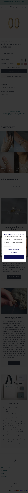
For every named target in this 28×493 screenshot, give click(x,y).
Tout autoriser (14, 257)
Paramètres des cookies (13, 249)
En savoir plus (7, 246)
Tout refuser (14, 252)
